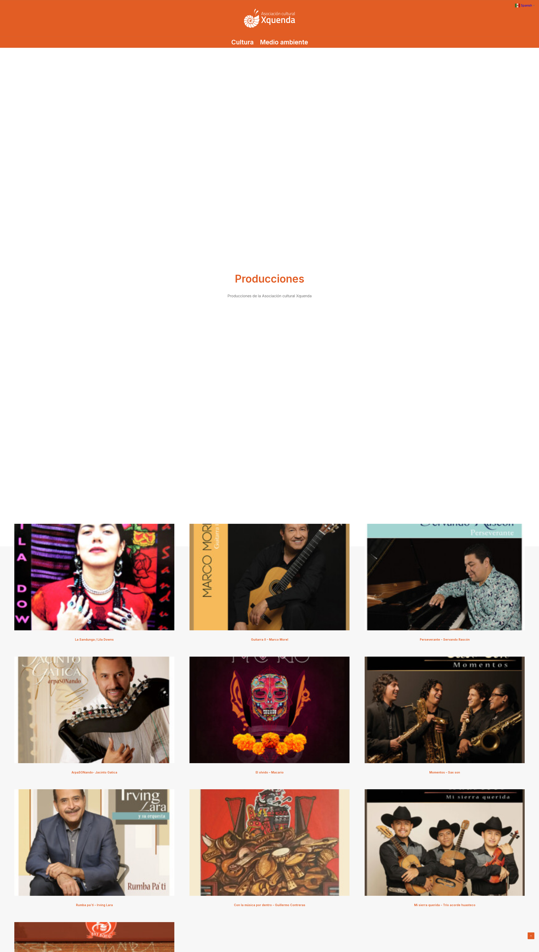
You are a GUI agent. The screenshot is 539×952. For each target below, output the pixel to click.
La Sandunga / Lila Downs (94, 639)
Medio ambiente (284, 42)
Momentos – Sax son (444, 772)
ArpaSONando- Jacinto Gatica (94, 772)
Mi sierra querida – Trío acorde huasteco (444, 905)
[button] (94, 577)
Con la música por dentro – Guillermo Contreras (269, 905)
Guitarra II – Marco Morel (269, 639)
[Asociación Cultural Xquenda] (269, 18)
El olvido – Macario (270, 772)
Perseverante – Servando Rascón (445, 639)
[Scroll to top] (531, 935)
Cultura (242, 42)
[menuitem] (243, 42)
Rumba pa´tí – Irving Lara (94, 905)
